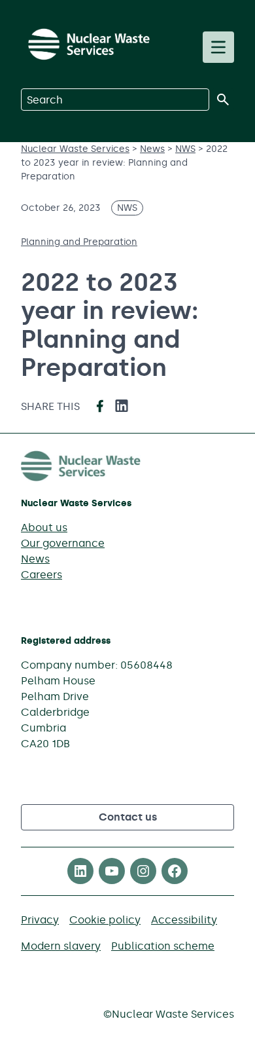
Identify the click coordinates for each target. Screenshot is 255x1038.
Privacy (40, 920)
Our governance (63, 543)
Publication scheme (162, 946)
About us (44, 527)
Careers (41, 574)
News (35, 559)
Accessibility (184, 920)
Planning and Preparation (79, 242)
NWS (127, 207)
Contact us (128, 817)
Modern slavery (61, 946)
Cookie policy (105, 920)
